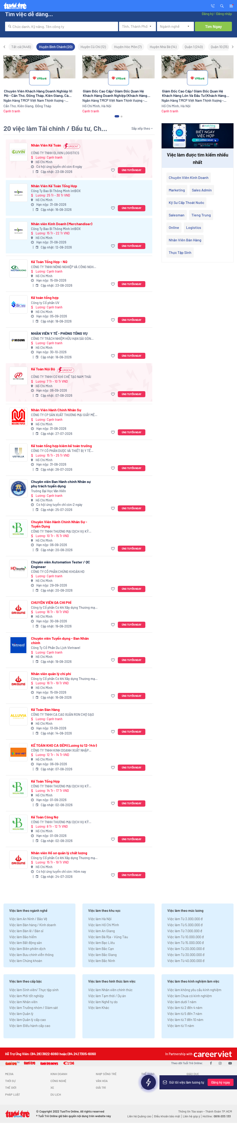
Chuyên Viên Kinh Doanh (189, 177)
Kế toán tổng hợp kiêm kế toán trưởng (61, 445)
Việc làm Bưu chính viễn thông (31, 955)
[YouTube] (230, 1063)
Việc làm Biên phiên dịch (27, 949)
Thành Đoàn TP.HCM (218, 1111)
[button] (222, 5)
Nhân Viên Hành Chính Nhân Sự (56, 410)
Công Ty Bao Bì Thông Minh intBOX (56, 191)
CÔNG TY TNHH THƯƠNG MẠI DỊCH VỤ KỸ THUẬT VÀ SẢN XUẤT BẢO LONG (60, 531)
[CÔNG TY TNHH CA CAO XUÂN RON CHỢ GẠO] (18, 716)
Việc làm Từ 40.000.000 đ (185, 961)
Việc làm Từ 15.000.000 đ (185, 943)
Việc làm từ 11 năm (180, 1025)
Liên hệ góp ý (191, 1116)
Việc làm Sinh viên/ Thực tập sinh (34, 990)
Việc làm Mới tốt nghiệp (26, 996)
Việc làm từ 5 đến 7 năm (184, 1013)
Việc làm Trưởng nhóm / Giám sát (33, 1007)
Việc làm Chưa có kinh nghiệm (189, 996)
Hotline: (217, 1116)
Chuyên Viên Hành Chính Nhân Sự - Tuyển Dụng (59, 523)
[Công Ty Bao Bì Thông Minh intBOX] (18, 193)
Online (174, 227)
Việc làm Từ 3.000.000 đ (185, 919)
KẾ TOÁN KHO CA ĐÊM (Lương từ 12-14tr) (64, 745)
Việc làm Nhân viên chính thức (110, 990)
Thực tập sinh (180, 252)
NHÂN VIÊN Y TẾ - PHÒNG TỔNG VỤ (59, 333)
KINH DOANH (58, 1074)
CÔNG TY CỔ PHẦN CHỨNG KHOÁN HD (57, 572)
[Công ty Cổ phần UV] (18, 304)
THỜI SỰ (10, 1081)
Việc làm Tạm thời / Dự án (107, 996)
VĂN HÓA (102, 1081)
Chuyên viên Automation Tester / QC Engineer (60, 564)
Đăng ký (208, 14)
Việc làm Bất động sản (25, 943)
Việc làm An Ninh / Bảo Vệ (28, 919)
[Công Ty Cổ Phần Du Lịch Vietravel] (18, 645)
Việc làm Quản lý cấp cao (27, 1019)
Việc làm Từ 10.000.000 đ (185, 937)
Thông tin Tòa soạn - (191, 1111)
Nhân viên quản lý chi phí (51, 673)
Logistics (193, 227)
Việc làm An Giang (101, 931)
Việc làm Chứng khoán (25, 961)
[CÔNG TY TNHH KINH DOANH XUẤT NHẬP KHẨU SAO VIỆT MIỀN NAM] (18, 752)
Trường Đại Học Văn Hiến (48, 491)
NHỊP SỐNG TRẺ (106, 1074)
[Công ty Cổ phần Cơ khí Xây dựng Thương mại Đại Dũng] (18, 609)
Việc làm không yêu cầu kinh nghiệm (194, 990)
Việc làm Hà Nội (100, 919)
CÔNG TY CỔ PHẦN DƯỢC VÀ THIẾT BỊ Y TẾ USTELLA (61, 451)
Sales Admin (202, 190)
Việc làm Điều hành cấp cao (29, 1025)
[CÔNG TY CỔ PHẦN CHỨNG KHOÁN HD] (18, 569)
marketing (177, 190)
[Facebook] (211, 1063)
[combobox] (61, 26)
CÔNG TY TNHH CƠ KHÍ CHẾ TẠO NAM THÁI (61, 377)
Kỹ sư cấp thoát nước (186, 202)
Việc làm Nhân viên (23, 1002)
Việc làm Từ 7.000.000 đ (184, 931)
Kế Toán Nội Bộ (43, 369)
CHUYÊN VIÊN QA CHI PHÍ (51, 602)
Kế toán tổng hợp (45, 297)
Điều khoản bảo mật (167, 1116)
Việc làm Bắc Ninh (101, 961)
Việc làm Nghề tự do (103, 1002)
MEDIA (9, 1074)
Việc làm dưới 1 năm (181, 1002)
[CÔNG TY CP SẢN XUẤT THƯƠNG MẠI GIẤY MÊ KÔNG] (18, 417)
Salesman (176, 215)
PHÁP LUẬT (12, 1094)
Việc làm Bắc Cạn (101, 949)
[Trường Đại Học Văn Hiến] (18, 488)
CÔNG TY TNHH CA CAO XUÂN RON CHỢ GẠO (62, 714)
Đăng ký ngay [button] (220, 1082)
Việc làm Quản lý (21, 1013)
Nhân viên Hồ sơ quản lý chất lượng (59, 853)
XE (52, 1087)
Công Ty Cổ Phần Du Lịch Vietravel (55, 648)
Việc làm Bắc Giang (102, 955)
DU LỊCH (55, 1094)
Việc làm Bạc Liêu (101, 943)
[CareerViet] (212, 1054)
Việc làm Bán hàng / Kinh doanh (32, 925)
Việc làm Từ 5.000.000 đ (185, 925)
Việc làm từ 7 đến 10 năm (185, 1019)
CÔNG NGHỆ (58, 1081)
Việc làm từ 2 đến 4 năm (184, 1007)
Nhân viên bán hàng (185, 240)
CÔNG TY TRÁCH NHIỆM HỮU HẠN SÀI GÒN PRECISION (61, 339)
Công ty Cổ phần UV (45, 303)
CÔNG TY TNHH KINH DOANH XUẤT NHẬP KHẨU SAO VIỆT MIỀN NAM (60, 750)
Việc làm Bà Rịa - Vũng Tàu (108, 937)
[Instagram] (220, 1063)
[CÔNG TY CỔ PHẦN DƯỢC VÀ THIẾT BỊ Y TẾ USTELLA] (18, 452)
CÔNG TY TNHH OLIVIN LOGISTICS (55, 153)
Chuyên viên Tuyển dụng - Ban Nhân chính (60, 640)
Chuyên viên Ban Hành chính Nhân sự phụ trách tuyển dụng (61, 483)
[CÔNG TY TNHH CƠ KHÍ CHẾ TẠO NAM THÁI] (18, 376)
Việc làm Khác (98, 1007)
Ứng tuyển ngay (131, 170)
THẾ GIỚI (10, 1087)
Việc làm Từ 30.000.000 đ (185, 955)
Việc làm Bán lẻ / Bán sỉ (26, 931)
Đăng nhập (224, 14)
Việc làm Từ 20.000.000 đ (185, 949)
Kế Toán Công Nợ (44, 817)
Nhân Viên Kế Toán (46, 145)
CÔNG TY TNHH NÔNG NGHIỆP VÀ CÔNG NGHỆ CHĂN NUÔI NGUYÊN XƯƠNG (63, 267)
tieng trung (201, 215)
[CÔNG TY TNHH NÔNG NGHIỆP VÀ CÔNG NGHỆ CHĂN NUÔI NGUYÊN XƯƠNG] (18, 268)
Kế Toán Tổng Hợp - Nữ (49, 261)
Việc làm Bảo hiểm (23, 937)
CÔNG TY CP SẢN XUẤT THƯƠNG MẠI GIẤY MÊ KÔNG (63, 415)
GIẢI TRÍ (101, 1087)
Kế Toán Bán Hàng (45, 709)
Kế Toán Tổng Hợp (45, 781)
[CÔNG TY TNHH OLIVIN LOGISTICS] (18, 152)
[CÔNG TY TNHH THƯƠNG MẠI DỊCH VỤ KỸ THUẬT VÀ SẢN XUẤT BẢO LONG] (18, 529)
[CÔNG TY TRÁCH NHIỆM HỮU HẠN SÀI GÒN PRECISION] (18, 340)
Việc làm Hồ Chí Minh (103, 925)
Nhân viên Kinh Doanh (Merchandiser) (61, 223)
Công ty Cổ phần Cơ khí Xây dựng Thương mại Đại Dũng (63, 607)
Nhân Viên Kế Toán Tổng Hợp (54, 186)
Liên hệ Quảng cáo (139, 1116)
